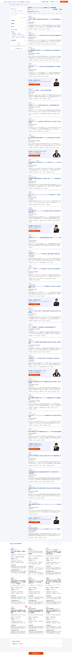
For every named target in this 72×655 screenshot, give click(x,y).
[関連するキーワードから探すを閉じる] (59, 644)
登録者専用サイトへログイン (54, 1)
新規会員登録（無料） (64, 1)
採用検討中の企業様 (45, 1)
